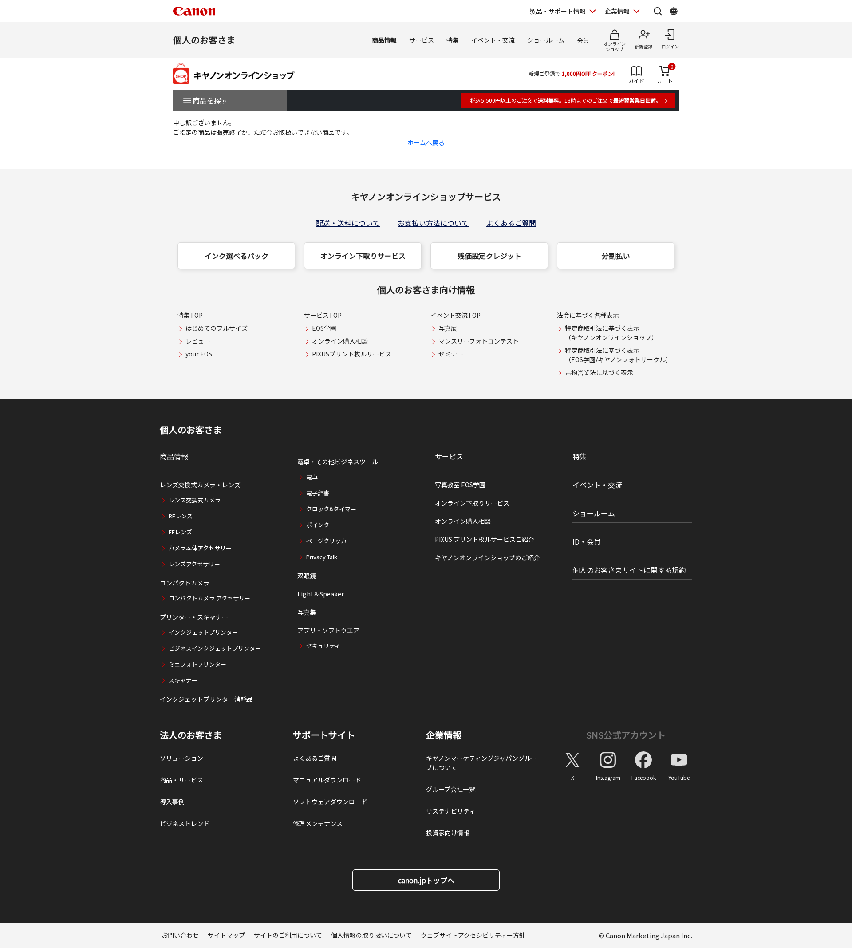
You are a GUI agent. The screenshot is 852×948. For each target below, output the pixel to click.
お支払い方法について (433, 222)
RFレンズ (181, 516)
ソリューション (181, 758)
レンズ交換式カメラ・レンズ (200, 484)
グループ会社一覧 (450, 789)
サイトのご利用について (288, 935)
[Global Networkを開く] (673, 11)
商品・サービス (181, 779)
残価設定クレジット (489, 255)
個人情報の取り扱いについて (371, 935)
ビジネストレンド (184, 823)
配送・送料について (348, 222)
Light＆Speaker (320, 593)
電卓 (312, 477)
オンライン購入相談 (340, 340)
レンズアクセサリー (194, 564)
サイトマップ (226, 935)
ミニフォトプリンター (197, 664)
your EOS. (199, 353)
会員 (583, 40)
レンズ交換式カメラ (195, 500)
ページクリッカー (329, 541)
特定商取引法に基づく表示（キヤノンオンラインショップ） (611, 333)
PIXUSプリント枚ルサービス (351, 353)
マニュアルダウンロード (327, 779)
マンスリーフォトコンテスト (478, 340)
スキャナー (183, 680)
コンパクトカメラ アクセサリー (209, 598)
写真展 (447, 328)
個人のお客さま (204, 39)
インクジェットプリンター (203, 632)
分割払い (616, 255)
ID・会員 (586, 541)
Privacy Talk (321, 557)
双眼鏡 (306, 575)
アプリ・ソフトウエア (328, 630)
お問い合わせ (180, 935)
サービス (421, 40)
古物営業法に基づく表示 (599, 372)
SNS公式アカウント (626, 734)
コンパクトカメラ (184, 582)
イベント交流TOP (455, 315)
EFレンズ (180, 532)
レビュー (197, 340)
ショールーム (545, 40)
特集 (452, 40)
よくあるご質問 (511, 222)
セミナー (450, 353)
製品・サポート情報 (558, 11)
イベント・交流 (493, 40)
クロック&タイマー (331, 509)
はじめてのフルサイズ (216, 328)
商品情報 (384, 40)
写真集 (306, 612)
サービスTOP (323, 315)
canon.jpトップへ (426, 880)
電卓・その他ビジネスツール (337, 461)
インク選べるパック (236, 255)
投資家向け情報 (447, 832)
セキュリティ (323, 645)
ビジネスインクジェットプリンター (215, 648)
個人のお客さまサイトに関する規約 (629, 570)
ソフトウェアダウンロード (330, 801)
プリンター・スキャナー (194, 616)
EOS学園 (324, 328)
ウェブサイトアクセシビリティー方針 (473, 935)
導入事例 (172, 801)
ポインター (320, 525)
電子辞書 (317, 493)
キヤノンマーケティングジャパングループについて (481, 763)
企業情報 (617, 11)
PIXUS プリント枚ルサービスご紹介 (484, 539)
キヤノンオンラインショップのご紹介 (487, 557)
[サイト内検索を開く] (657, 11)
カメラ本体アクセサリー (200, 548)
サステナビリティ (450, 810)
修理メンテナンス (318, 823)
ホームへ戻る (426, 142)
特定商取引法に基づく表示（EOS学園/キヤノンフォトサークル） (618, 355)
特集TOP (190, 315)
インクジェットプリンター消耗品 (206, 699)
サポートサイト (324, 735)
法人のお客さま (191, 735)
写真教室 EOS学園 (460, 484)
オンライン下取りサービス (363, 255)
